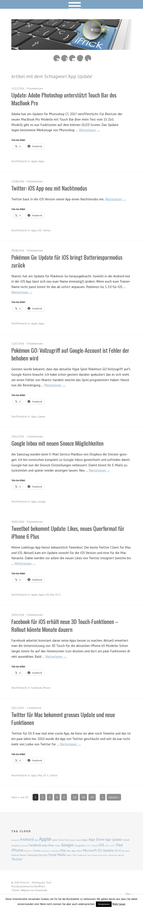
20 (83, 797)
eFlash (24, 845)
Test (74, 855)
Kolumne (45, 851)
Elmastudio (41, 890)
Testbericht (82, 855)
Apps (41, 161)
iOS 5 (107, 845)
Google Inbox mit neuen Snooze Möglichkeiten (57, 443)
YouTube (64, 58)
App (36, 839)
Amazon (15, 840)
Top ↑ (128, 894)
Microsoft (90, 850)
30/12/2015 (17, 708)
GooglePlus (80, 845)
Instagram (72, 58)
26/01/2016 (17, 614)
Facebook (80, 58)
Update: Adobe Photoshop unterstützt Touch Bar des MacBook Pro (63, 99)
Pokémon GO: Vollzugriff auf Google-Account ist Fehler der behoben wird (70, 354)
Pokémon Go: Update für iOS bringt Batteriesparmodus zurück (66, 261)
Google (42, 501)
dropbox (15, 845)
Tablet (69, 855)
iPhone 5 (28, 851)
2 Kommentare (35, 436)
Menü (72, 4)
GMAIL (58, 845)
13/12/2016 (17, 88)
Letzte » (114, 797)
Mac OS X (55, 594)
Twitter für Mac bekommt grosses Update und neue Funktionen (63, 718)
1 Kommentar (34, 708)
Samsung (32, 855)
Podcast (15, 855)
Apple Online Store (61, 839)
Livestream (54, 851)
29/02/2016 (17, 436)
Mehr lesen (118, 904)
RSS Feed (56, 58)
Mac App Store (74, 850)
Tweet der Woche (116, 855)
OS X (117, 850)
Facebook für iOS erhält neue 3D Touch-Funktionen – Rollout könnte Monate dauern (64, 625)
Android (27, 839)
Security (43, 855)
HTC (89, 845)
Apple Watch (76, 840)
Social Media (57, 855)
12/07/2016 (17, 343)
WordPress (39, 886)
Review (23, 855)
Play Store (126, 851)
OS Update (105, 850)
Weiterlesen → (89, 130)
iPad (119, 845)
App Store (96, 839)
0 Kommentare (35, 88)
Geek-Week (48, 845)
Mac (63, 850)
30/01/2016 (17, 521)
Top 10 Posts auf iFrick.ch (97, 855)
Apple (34, 161)
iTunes (36, 850)
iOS (40, 230)
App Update (113, 839)
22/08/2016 (17, 181)
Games (41, 416)
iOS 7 (113, 845)
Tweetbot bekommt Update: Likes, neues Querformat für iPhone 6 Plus (67, 532)
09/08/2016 (17, 250)
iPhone (46, 687)
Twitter (88, 58)
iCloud (94, 845)
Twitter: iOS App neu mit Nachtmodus (49, 188)
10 (74, 797)
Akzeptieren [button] (104, 904)
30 (92, 797)
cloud (126, 839)
